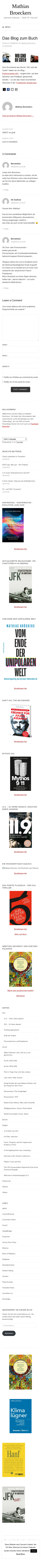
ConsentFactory (8, 1214)
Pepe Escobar (7, 1282)
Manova (5, 1248)
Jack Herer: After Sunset (13, 1078)
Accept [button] (34, 1551)
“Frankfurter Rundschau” (26, 83)
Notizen (5, 1187)
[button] (4, 89)
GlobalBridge (7, 1231)
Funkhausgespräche (11, 1030)
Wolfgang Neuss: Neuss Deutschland (18, 1108)
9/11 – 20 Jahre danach (12, 1024)
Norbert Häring (7, 1271)
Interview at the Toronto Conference (17, 1156)
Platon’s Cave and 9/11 (12, 1162)
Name (5, 345)
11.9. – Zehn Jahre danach (14, 1019)
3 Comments (7, 46)
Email (5, 356)
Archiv (4, 1047)
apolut (4, 1208)
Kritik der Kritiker (10, 1036)
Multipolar (5, 1259)
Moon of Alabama (8, 1254)
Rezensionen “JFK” (11, 1097)
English (5, 1125)
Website (5, 366)
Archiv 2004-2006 (10, 1066)
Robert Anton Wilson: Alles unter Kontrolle (19, 1103)
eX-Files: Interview (11, 1137)
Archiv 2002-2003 (10, 1061)
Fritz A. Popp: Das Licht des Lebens (17, 1072)
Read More (20, 1554)
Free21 (5, 1225)
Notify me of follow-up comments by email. (21, 377)
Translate (19, 442)
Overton (5, 1276)
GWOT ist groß (8, 132)
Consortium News (9, 1220)
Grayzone (6, 1237)
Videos (4, 1192)
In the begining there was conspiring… (18, 1150)
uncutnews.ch (7, 1293)
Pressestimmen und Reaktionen (16, 1041)
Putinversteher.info (10, 74)
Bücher (5, 1120)
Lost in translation (9, 142)
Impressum (6, 1181)
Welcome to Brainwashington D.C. (16, 1175)
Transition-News (8, 1288)
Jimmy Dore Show (9, 1242)
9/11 (3, 1013)
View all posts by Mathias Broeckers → (18, 116)
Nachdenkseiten (8, 1265)
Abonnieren (9, 1333)
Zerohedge (6, 1299)
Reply (6, 190)
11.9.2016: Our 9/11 (11, 1131)
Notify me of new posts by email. (17, 382)
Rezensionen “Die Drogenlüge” (15, 1091)
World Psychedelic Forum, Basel (16, 1114)
